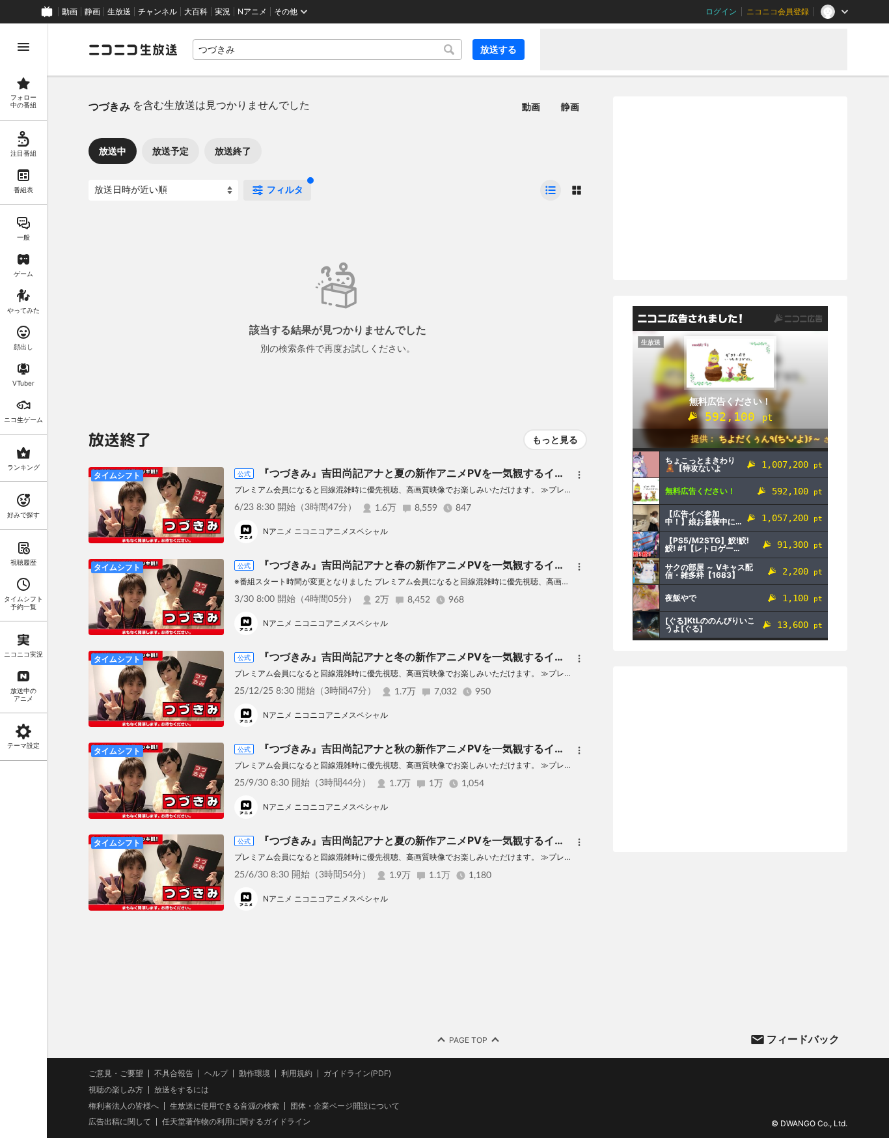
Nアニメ (252, 12)
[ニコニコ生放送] (133, 49)
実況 (222, 12)
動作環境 (254, 1073)
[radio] (550, 190)
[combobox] (327, 49)
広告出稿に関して (120, 1121)
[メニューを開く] (23, 47)
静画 (92, 12)
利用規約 (296, 1073)
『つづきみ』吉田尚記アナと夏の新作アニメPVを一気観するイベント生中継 (438, 472)
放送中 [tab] (112, 150)
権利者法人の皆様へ (124, 1106)
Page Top (468, 1040)
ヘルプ (216, 1073)
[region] (23, 580)
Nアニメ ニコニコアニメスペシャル (325, 531)
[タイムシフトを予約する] (210, 480)
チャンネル (157, 12)
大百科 (196, 12)
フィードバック (803, 1039)
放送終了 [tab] (233, 150)
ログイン (721, 12)
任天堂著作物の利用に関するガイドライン (236, 1122)
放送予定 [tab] (170, 150)
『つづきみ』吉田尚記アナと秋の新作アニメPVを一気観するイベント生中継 (438, 748)
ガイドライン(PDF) (357, 1073)
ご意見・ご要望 (116, 1073)
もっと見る (555, 439)
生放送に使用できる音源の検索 (224, 1106)
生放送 (119, 12)
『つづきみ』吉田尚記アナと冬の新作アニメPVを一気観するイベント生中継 (438, 656)
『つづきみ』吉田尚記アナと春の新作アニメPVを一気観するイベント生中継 (438, 564)
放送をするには (181, 1090)
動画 (69, 12)
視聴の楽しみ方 (116, 1089)
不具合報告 (173, 1073)
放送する (498, 49)
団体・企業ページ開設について (345, 1106)
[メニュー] (579, 475)
